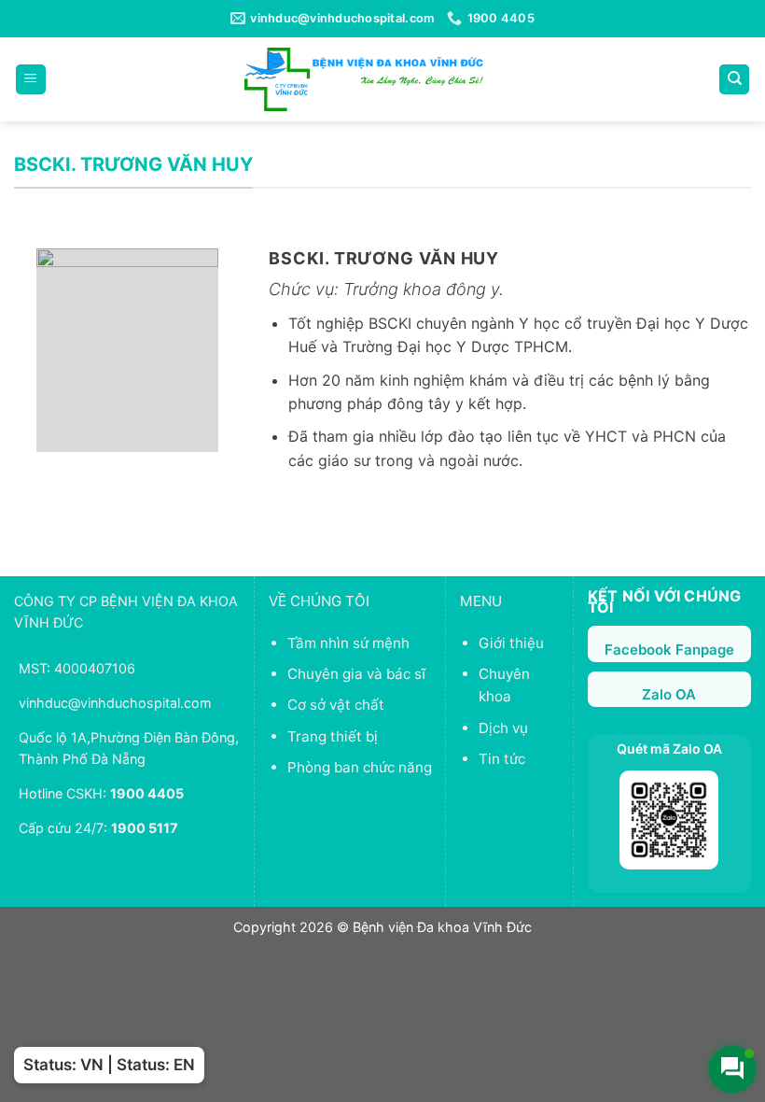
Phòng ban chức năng (359, 767)
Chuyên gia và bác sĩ (356, 674)
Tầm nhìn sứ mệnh (348, 643)
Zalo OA (669, 694)
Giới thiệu (511, 643)
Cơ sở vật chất (335, 704)
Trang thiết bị (332, 736)
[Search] (734, 79)
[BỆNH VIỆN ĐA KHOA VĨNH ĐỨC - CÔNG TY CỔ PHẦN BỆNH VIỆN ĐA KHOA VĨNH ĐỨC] (363, 79)
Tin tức (502, 759)
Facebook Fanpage (669, 649)
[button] (31, 79)
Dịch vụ (503, 728)
